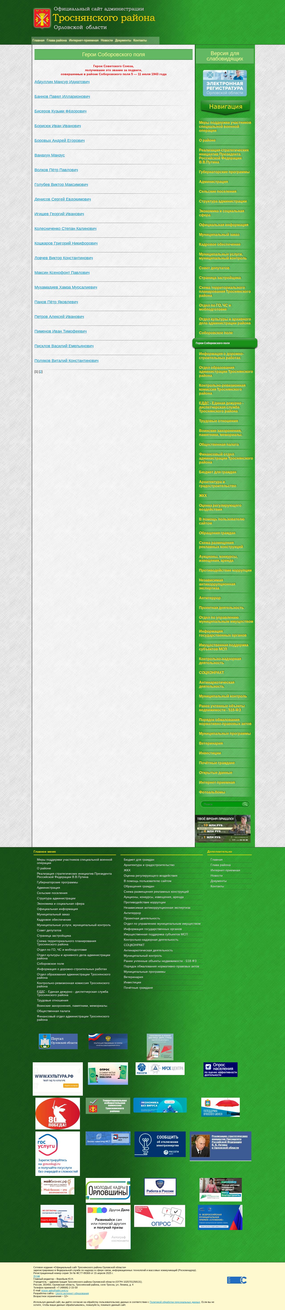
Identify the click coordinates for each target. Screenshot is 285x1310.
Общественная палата (53, 1011)
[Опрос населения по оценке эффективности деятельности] (221, 1076)
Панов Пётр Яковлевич (56, 302)
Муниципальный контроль (143, 955)
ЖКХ (127, 870)
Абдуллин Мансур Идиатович (62, 82)
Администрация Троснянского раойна (95, 18)
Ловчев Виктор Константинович (64, 258)
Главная (217, 859)
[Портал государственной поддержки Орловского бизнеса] (220, 1115)
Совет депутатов (49, 930)
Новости (217, 875)
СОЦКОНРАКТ (134, 945)
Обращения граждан (139, 886)
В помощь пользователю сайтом (147, 881)
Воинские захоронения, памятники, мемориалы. (72, 1005)
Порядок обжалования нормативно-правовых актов (161, 966)
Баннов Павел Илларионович (62, 96)
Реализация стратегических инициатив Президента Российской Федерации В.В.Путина (74, 875)
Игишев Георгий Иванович (59, 214)
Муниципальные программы (144, 971)
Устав (36, 1276)
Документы (219, 881)
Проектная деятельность (142, 918)
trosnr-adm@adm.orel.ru (54, 1290)
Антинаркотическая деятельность (148, 950)
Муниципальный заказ (53, 914)
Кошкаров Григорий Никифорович (66, 243)
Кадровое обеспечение (54, 919)
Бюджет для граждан (139, 859)
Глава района (221, 865)
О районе (44, 868)
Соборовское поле (50, 963)
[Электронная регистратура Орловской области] (225, 95)
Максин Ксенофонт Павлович (62, 272)
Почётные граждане (138, 987)
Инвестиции (132, 982)
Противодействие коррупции (145, 902)
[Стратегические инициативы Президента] (220, 1160)
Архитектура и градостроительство (149, 865)
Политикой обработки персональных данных (175, 1302)
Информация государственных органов (153, 929)
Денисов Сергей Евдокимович (63, 199)
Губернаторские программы (57, 882)
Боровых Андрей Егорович (60, 140)
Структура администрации (56, 898)
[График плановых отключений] (160, 1074)
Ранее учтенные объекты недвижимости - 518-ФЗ (160, 961)
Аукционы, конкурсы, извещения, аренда (154, 897)
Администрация (48, 887)
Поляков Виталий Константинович (66, 360)
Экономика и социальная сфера (60, 903)
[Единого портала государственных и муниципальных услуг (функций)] (108, 1048)
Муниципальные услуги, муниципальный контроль (74, 925)
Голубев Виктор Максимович (61, 184)
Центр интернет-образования (72, 1293)
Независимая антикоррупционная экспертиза (157, 907)
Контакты (217, 886)
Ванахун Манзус (50, 155)
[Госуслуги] (57, 1175)
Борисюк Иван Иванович (58, 126)
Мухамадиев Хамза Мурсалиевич (66, 287)
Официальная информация (57, 909)
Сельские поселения (52, 893)
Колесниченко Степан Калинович (65, 228)
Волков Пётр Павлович (56, 170)
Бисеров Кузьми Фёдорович (60, 111)
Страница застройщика (54, 935)
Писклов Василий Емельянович (64, 346)
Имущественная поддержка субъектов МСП (156, 934)
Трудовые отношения (52, 1000)
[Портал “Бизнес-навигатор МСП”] (108, 1144)
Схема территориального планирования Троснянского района (66, 942)
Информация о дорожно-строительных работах (72, 969)
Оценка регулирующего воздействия (150, 875)
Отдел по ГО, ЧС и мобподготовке (62, 949)
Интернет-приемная (225, 870)
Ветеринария (133, 977)
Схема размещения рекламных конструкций (156, 891)
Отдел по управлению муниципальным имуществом (162, 923)
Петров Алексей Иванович (59, 316)
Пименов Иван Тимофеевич (61, 331)
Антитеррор (132, 913)
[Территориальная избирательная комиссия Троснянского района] (108, 1113)
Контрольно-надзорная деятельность (151, 939)
